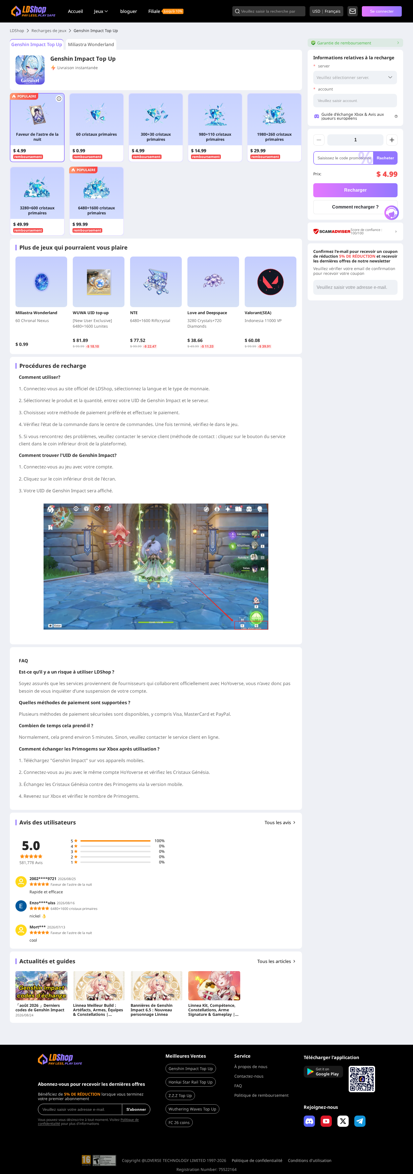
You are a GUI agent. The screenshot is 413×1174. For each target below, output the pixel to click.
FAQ (238, 1085)
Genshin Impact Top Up (36, 44)
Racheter (385, 158)
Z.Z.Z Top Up (180, 1095)
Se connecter (382, 11)
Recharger (355, 190)
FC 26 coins (179, 1122)
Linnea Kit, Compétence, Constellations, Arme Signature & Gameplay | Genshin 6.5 (211, 1010)
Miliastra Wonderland (91, 44)
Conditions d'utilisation (310, 1160)
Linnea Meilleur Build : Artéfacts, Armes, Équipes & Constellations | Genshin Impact (98, 1010)
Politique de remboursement (261, 1095)
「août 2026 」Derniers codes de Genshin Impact (39, 1007)
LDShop (17, 30)
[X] (343, 1121)
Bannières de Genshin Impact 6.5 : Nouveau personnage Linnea (152, 1010)
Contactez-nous (249, 1076)
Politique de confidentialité (257, 1160)
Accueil (75, 11)
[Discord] (309, 1121)
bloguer (128, 11)
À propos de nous (250, 1066)
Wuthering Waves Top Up (192, 1109)
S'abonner (136, 1109)
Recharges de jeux (48, 30)
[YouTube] (326, 1121)
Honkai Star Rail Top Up (191, 1082)
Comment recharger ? (355, 207)
